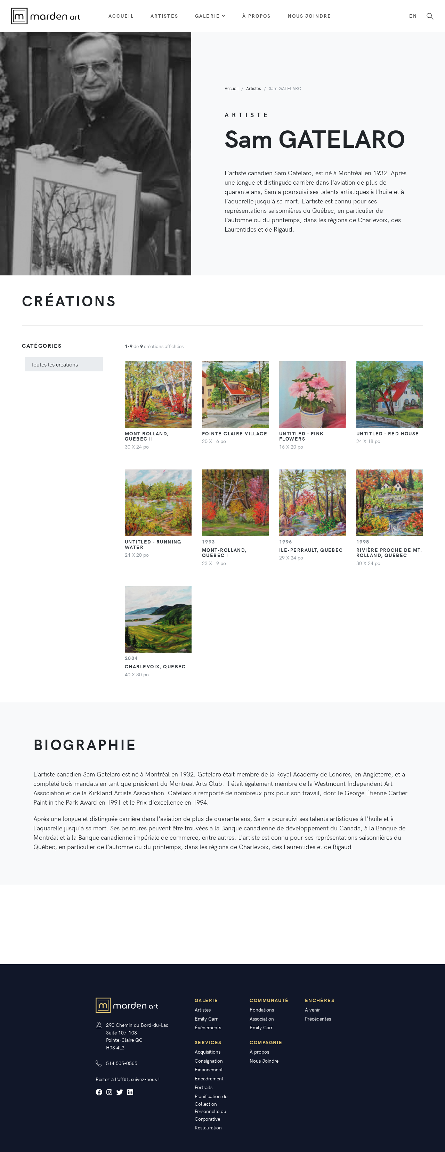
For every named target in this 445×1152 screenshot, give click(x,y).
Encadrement (209, 1078)
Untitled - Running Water (153, 544)
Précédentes (318, 1018)
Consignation (209, 1060)
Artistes (164, 15)
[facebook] (99, 1092)
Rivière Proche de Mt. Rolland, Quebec (389, 552)
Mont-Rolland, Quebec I (224, 552)
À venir (312, 1009)
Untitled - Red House (387, 433)
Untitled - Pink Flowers (301, 436)
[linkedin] (130, 1092)
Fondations (262, 1009)
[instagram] (109, 1092)
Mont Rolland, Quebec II (147, 436)
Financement (209, 1069)
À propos (256, 15)
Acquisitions (207, 1051)
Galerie (207, 15)
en (413, 15)
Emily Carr (206, 1018)
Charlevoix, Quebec (155, 666)
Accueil (121, 15)
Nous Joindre (310, 15)
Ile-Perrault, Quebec (311, 549)
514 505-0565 (121, 1063)
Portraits (203, 1086)
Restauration (208, 1127)
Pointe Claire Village (234, 433)
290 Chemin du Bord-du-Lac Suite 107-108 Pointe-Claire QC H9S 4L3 (137, 1036)
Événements (208, 1027)
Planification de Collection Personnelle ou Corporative (211, 1107)
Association (262, 1018)
